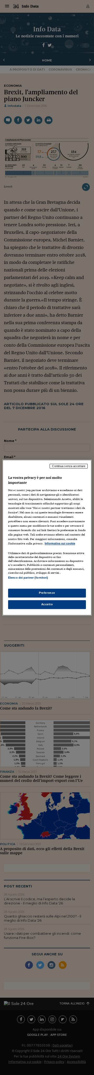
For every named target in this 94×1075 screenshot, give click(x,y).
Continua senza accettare (68, 466)
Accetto (47, 604)
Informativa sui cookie (60, 543)
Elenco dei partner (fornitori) (28, 577)
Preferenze (47, 592)
